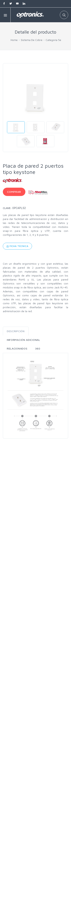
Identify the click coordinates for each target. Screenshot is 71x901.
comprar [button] (14, 191)
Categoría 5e (53, 39)
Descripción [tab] (16, 331)
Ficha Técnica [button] (18, 246)
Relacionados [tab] (17, 348)
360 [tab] (37, 348)
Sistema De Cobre (31, 39)
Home (14, 39)
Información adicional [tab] (23, 339)
